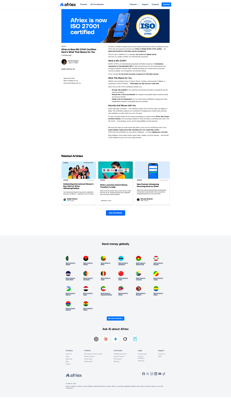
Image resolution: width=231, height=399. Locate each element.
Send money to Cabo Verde (70, 278)
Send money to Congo (158, 278)
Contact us (161, 354)
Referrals (116, 361)
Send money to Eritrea (123, 294)
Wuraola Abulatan (73, 61)
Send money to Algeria (70, 263)
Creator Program (119, 356)
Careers (68, 364)
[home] (68, 4)
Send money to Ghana (88, 309)
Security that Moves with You (72, 83)
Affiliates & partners (120, 354)
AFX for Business (97, 4)
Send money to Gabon (158, 294)
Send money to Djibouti (70, 294)
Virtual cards (88, 359)
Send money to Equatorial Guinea (106, 294)
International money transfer (93, 354)
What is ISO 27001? (69, 78)
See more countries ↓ (115, 318)
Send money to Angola (88, 263)
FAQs (160, 356)
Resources (69, 359)
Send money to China (123, 278)
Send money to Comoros (140, 278)
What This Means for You (71, 80)
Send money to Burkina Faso (140, 263)
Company (155, 4)
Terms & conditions (141, 357)
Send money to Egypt (88, 294)
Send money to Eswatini (140, 294)
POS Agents (118, 359)
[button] (134, 4)
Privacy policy (142, 354)
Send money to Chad (105, 278)
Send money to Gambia (70, 309)
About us (69, 354)
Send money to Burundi (158, 263)
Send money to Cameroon (88, 278)
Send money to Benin (105, 263)
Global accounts (89, 356)
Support (145, 4)
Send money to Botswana (123, 263)
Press (67, 356)
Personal (83, 4)
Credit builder (88, 361)
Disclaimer (141, 361)
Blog (67, 361)
